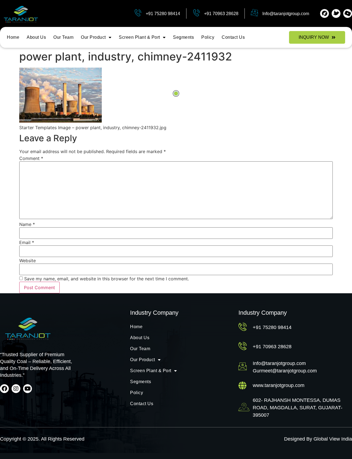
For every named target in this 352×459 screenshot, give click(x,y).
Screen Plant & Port (139, 37)
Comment (31, 158)
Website (27, 260)
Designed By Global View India (318, 439)
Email (26, 242)
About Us (36, 37)
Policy (207, 37)
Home (13, 37)
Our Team (63, 37)
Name (27, 224)
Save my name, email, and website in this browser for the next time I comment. (106, 278)
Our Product (93, 37)
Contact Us (233, 37)
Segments (183, 37)
